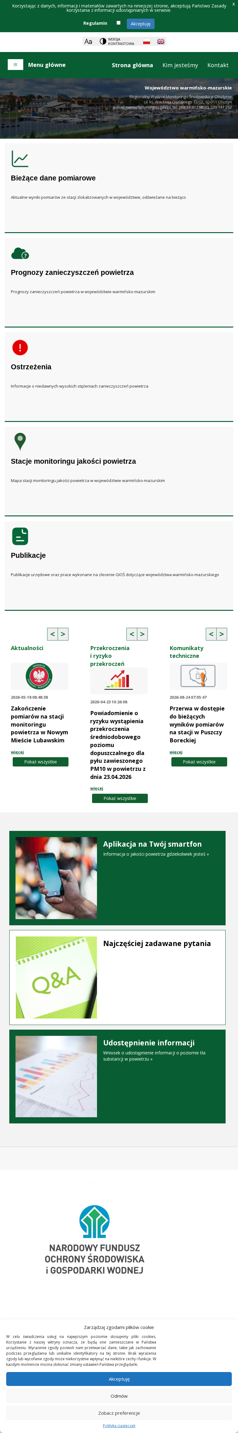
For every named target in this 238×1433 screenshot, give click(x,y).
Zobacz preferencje (119, 1413)
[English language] (160, 41)
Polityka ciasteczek (119, 1425)
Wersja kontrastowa (121, 41)
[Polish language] (146, 41)
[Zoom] (88, 41)
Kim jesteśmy (180, 65)
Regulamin (95, 23)
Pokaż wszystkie (40, 762)
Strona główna (132, 65)
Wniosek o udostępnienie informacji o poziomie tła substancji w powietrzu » (154, 1050)
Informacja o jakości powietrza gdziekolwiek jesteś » (156, 848)
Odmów (119, 1396)
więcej (17, 752)
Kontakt (218, 65)
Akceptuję (141, 24)
